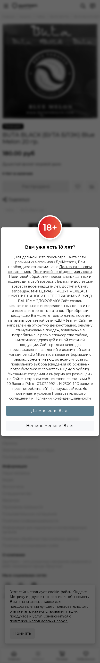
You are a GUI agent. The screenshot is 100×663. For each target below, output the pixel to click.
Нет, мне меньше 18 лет (50, 425)
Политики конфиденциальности (62, 398)
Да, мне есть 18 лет (50, 410)
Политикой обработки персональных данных (48, 276)
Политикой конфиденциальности (62, 272)
